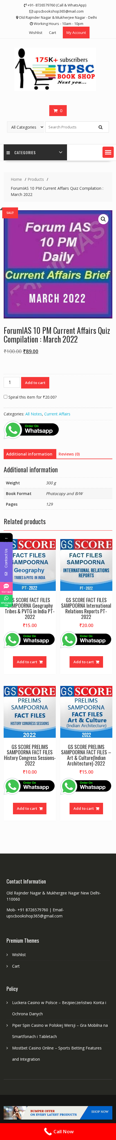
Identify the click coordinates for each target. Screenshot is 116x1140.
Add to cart (35, 382)
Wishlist (35, 32)
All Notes (33, 414)
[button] (108, 152)
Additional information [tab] (29, 454)
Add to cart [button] (27, 661)
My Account (76, 32)
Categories (25, 152)
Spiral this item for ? (32, 397)
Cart (52, 32)
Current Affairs (57, 414)
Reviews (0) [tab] (69, 454)
